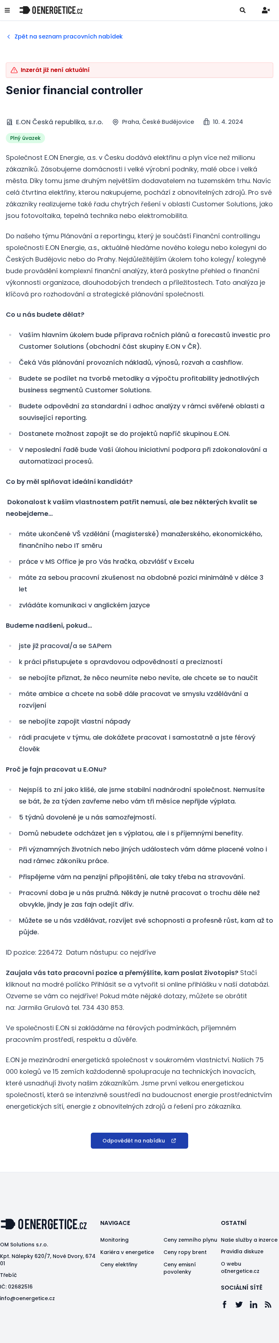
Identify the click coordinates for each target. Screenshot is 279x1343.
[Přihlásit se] (266, 10)
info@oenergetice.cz (27, 1298)
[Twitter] (242, 1304)
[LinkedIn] (257, 1304)
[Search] (242, 10)
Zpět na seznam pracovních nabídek (69, 36)
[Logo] (51, 10)
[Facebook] (228, 1304)
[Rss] (271, 1304)
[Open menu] (7, 10)
